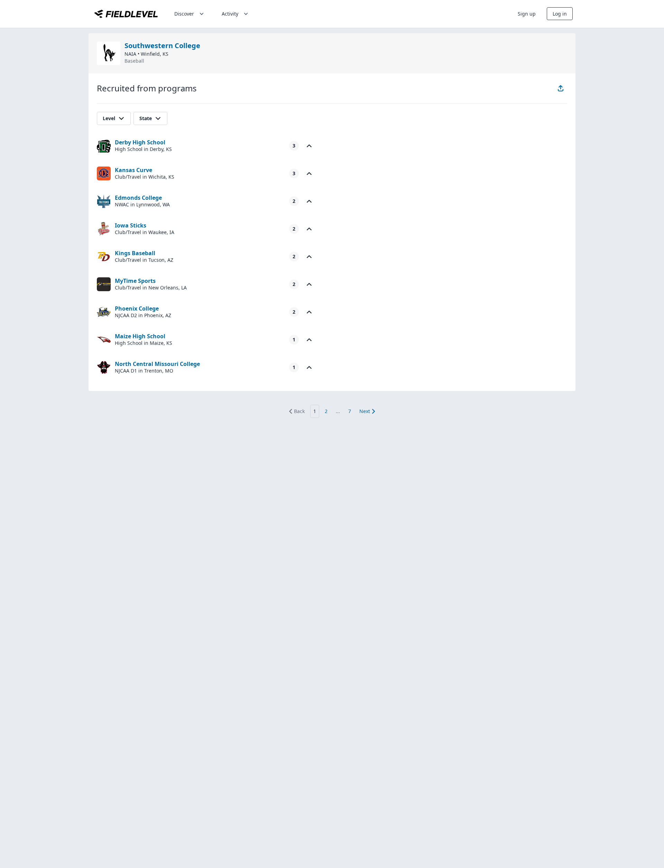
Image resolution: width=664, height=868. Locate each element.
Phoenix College (137, 308)
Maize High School (140, 336)
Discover (184, 13)
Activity (230, 13)
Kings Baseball (135, 253)
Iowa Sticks (130, 225)
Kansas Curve (133, 170)
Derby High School (140, 142)
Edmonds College (138, 198)
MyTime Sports (135, 281)
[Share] (560, 88)
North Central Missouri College (157, 364)
